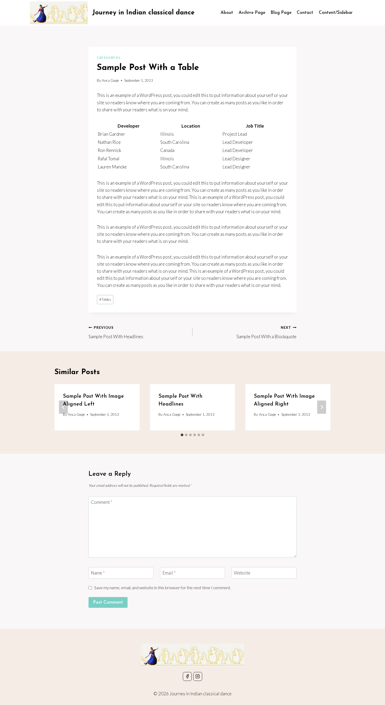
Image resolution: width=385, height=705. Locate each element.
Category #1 (108, 57)
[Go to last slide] (63, 407)
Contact (305, 12)
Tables (105, 299)
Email (169, 573)
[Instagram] (197, 676)
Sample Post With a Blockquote (266, 332)
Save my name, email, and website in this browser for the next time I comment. (162, 587)
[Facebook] (187, 676)
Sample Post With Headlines (116, 332)
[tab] (182, 435)
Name (98, 573)
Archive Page (252, 12)
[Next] (321, 407)
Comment (101, 502)
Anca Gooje (110, 80)
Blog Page (281, 12)
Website (242, 573)
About (227, 12)
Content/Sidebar (336, 12)
